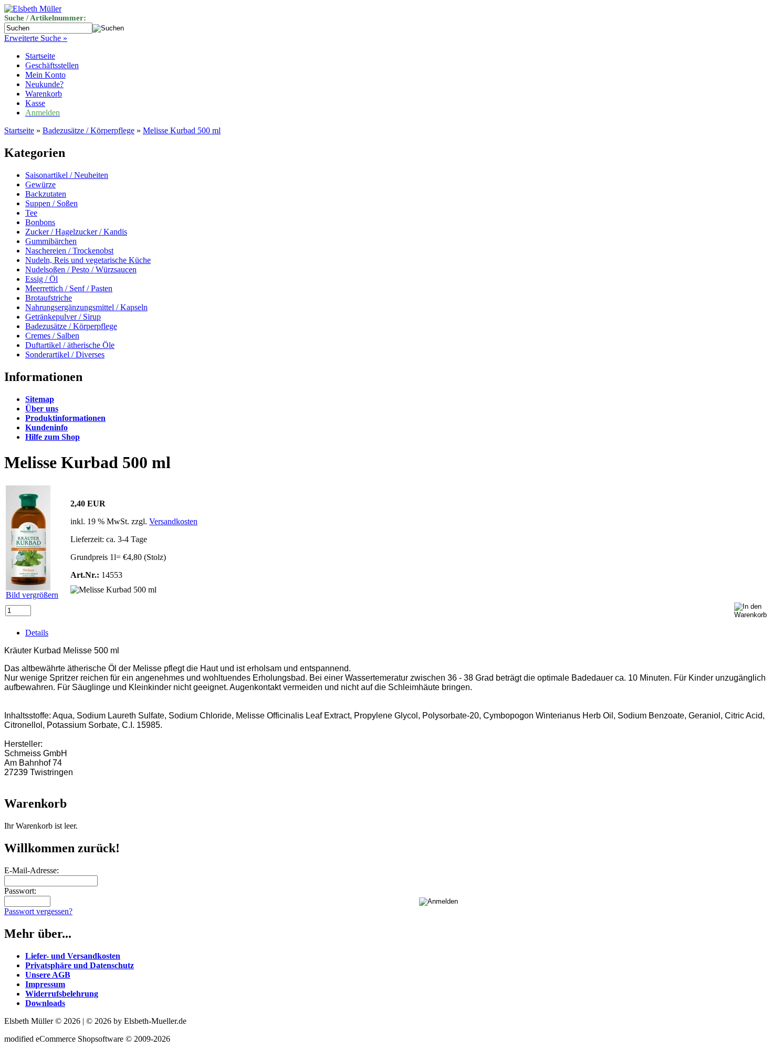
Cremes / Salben (52, 335)
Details (36, 632)
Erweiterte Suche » (35, 38)
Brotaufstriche (48, 297)
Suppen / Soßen (51, 203)
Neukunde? (44, 84)
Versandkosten (173, 521)
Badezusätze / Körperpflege (88, 130)
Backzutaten (45, 193)
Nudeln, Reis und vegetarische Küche (88, 260)
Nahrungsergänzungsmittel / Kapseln (86, 307)
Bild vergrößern (32, 594)
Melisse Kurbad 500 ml (182, 130)
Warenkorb (43, 93)
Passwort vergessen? (38, 911)
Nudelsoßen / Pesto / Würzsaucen (81, 269)
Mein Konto (45, 74)
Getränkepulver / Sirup (63, 316)
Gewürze (40, 184)
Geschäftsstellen (52, 65)
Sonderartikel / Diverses (65, 354)
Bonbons (40, 222)
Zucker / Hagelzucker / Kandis (76, 231)
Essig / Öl (41, 278)
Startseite (40, 55)
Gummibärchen (51, 241)
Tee (31, 212)
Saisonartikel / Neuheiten (66, 175)
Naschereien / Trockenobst (69, 250)
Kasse (35, 103)
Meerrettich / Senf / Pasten (68, 288)
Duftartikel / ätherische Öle (69, 345)
